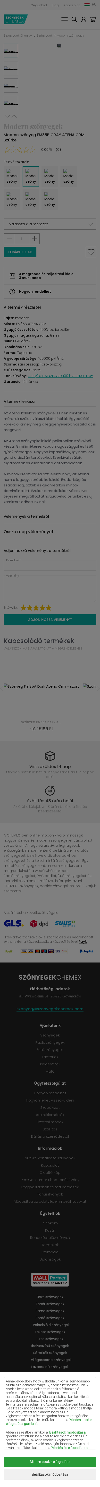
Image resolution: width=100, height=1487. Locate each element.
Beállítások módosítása (50, 1474)
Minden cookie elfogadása (50, 1462)
